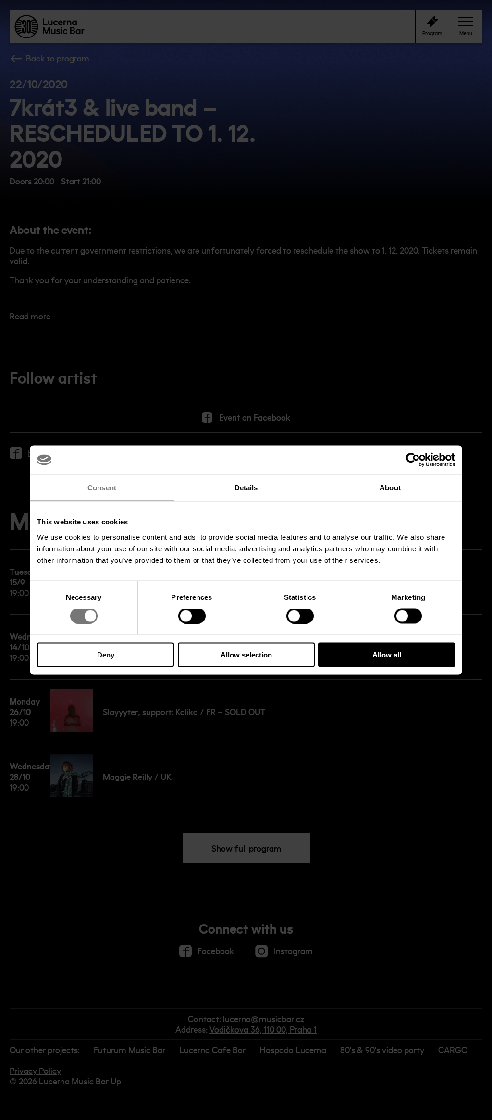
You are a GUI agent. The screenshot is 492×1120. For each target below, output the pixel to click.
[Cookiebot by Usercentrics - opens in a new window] (413, 460)
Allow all (386, 654)
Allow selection (246, 654)
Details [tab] (246, 488)
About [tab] (390, 488)
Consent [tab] (101, 488)
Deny (105, 654)
